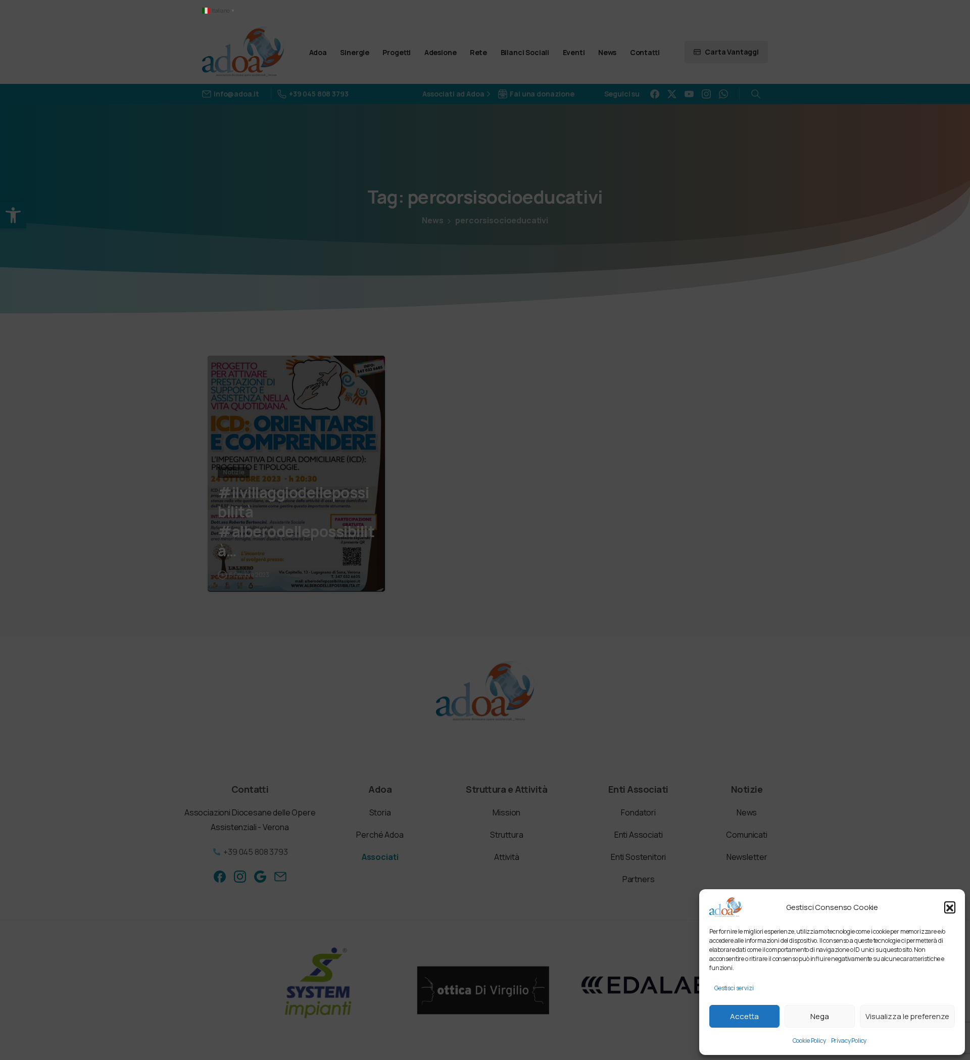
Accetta (744, 1016)
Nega (819, 1016)
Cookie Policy (809, 1040)
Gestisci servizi (733, 988)
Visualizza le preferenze (907, 1016)
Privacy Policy (849, 1040)
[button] (950, 907)
